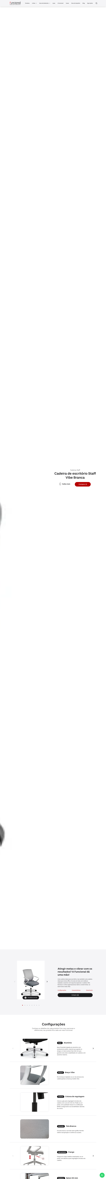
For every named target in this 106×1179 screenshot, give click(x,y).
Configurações (62, 990)
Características (76, 990)
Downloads (89, 990)
